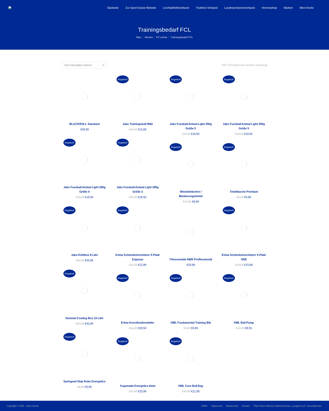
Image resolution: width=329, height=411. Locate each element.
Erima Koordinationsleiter (137, 322)
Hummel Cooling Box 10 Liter (84, 318)
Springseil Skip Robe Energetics (84, 381)
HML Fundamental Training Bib (191, 322)
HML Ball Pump (244, 322)
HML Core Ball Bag (190, 385)
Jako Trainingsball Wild (138, 124)
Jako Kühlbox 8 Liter (84, 254)
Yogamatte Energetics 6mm (137, 385)
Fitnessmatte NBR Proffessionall (191, 259)
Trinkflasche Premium (244, 191)
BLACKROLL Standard (84, 124)
